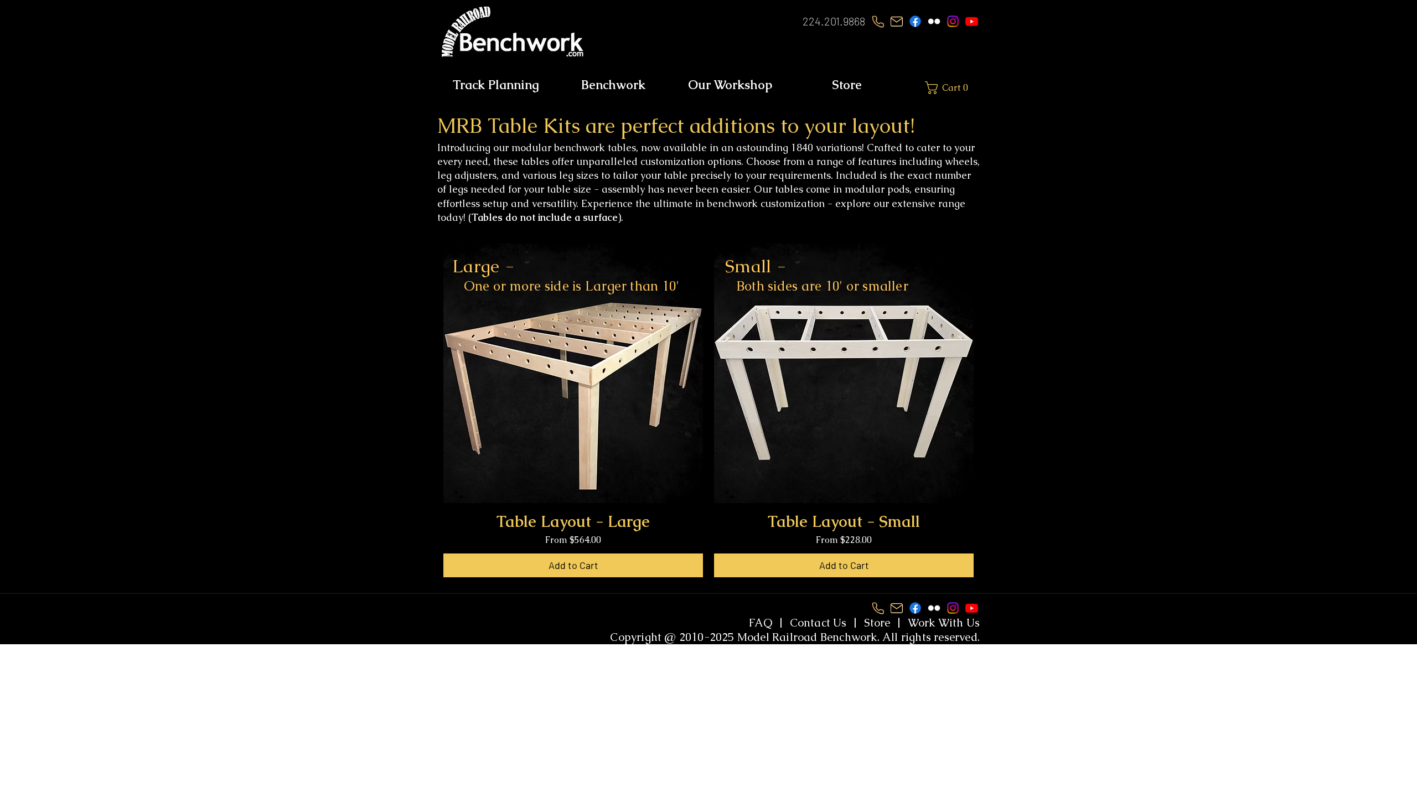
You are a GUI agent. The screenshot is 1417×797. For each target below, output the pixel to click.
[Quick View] (573, 373)
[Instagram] (952, 21)
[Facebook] (915, 21)
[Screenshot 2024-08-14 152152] (877, 21)
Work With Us (944, 622)
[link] (960, 87)
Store (877, 622)
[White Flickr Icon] (934, 21)
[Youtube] (971, 21)
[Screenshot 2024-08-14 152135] (896, 21)
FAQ (761, 622)
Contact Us (818, 622)
